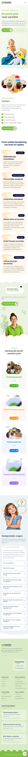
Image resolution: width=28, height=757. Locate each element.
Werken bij (4, 698)
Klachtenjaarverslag (6, 696)
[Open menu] (25, 2)
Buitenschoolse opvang (20, 683)
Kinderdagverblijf (19, 681)
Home (3, 681)
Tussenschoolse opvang (20, 688)
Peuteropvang (18, 686)
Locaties (3, 683)
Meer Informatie (20, 30)
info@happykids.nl (20, 668)
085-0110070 (19, 666)
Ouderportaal (18, 696)
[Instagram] (6, 655)
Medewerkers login (19, 698)
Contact (3, 686)
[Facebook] (3, 655)
